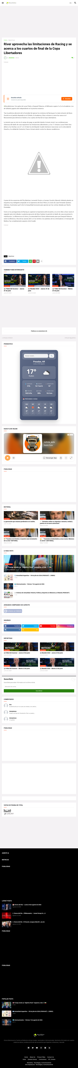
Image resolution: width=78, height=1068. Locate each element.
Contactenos (42, 1059)
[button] (2, 3)
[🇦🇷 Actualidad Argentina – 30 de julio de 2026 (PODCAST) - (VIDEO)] (8, 578)
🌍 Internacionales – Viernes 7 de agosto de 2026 (29, 584)
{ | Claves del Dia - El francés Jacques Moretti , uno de (28, 922)
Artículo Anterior (8, 338)
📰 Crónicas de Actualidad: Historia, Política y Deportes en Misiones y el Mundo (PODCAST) (42, 592)
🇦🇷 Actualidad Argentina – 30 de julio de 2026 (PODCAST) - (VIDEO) (34, 575)
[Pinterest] (34, 261)
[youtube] (37, 1048)
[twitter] (32, 1048)
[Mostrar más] (41, 261)
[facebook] (28, 1048)
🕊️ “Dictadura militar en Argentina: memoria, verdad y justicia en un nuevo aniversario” (56, 522)
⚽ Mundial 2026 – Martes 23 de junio (51, 668)
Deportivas (11, 40)
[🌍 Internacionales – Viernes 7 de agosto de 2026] (8, 586)
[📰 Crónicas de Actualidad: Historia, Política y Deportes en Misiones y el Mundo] (8, 595)
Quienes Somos (32, 1059)
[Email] (37, 261)
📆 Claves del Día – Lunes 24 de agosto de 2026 (26, 904)
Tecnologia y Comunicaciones (42, 1062)
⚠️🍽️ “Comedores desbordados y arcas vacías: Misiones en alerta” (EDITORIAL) (57, 539)
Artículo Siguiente (70, 338)
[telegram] (45, 1048)
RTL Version (51, 1059)
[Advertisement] (39, 21)
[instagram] (41, 1048)
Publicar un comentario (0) (39, 331)
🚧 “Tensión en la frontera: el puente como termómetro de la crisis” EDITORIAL (20, 539)
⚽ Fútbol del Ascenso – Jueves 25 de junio (14, 290)
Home (26, 1057)
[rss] (49, 1048)
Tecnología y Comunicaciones (44, 1064)
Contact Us (50, 1057)
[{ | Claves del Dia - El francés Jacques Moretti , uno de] (6, 924)
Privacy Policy (41, 1057)
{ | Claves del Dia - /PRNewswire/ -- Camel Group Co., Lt (29, 913)
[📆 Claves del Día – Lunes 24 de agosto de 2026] (6, 907)
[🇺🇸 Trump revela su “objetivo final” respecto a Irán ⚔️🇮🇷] (6, 1005)
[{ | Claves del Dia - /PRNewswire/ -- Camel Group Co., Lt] (6, 915)
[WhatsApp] (30, 261)
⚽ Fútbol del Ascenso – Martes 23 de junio (62, 290)
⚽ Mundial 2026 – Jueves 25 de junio (38, 290)
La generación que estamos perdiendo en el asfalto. (19, 521)
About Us (32, 1057)
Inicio (5, 40)
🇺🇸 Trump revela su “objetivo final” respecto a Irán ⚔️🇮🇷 (29, 1003)
